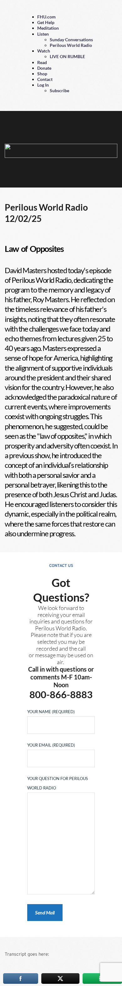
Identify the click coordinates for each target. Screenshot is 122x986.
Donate (44, 68)
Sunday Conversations (71, 39)
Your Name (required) (51, 711)
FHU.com (46, 16)
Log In (43, 85)
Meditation (48, 28)
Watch (43, 50)
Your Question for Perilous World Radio (57, 783)
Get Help (45, 22)
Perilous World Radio (71, 45)
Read (42, 62)
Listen (43, 34)
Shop (42, 73)
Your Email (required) (51, 745)
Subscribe (59, 90)
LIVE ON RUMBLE (67, 56)
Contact (45, 79)
